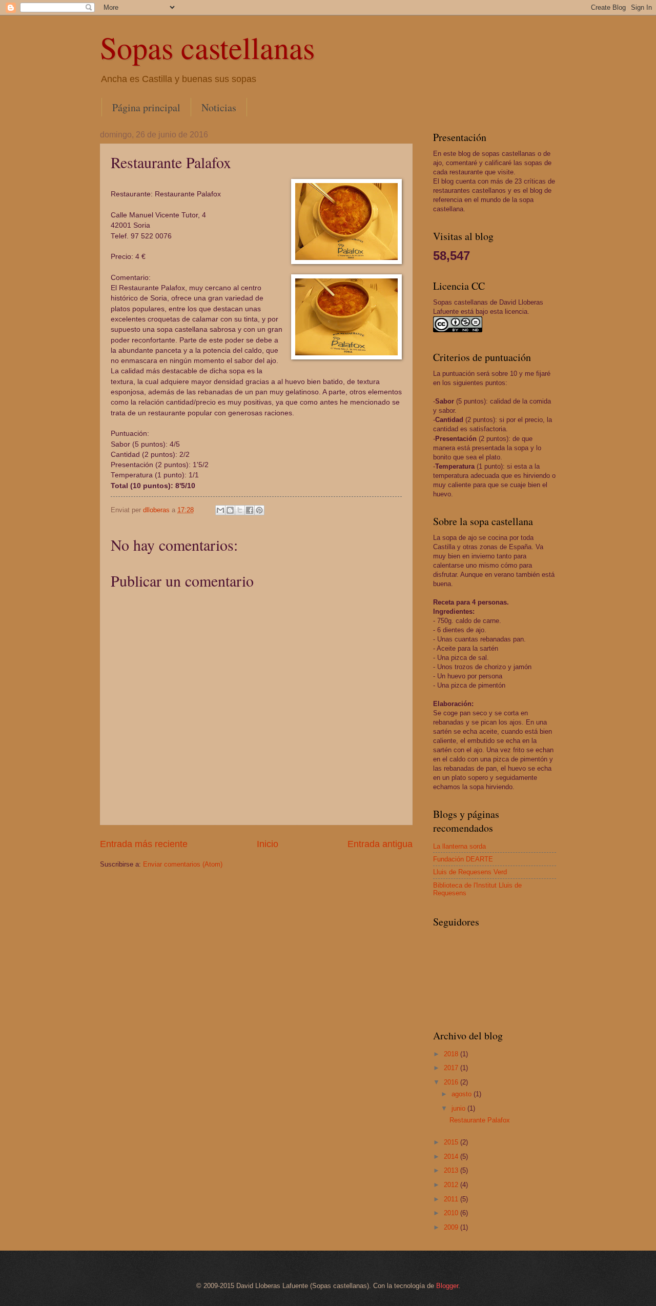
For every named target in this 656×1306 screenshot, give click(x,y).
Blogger (447, 1286)
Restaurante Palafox (479, 1120)
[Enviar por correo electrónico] (220, 510)
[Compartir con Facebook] (249, 510)
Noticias (218, 107)
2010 (452, 1213)
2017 (452, 1068)
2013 (452, 1170)
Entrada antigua (380, 844)
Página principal (146, 107)
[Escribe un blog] (230, 510)
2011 (452, 1199)
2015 (452, 1142)
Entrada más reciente (144, 844)
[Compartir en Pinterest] (259, 510)
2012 (452, 1185)
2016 (452, 1082)
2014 (452, 1156)
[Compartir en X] (240, 510)
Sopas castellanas (207, 47)
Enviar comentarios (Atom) (182, 864)
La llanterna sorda (459, 846)
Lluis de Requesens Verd (470, 872)
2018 (452, 1054)
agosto (463, 1094)
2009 (452, 1227)
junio (459, 1108)
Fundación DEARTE (463, 859)
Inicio (267, 844)
